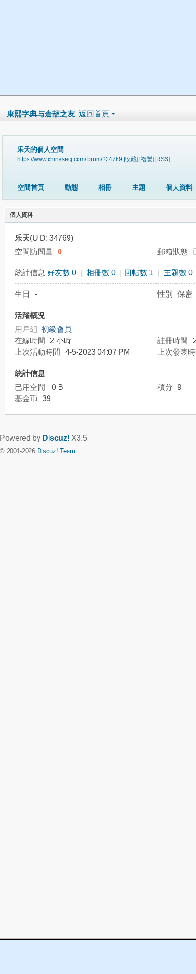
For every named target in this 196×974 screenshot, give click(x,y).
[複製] (146, 159)
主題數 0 (178, 273)
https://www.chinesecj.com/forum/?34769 (69, 159)
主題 (139, 187)
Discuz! (55, 438)
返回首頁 (94, 114)
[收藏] (131, 159)
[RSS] (162, 159)
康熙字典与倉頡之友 (41, 114)
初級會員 (56, 329)
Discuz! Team (56, 450)
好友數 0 (61, 273)
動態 (71, 187)
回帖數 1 (138, 273)
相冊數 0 (101, 273)
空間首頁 (31, 187)
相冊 (105, 187)
